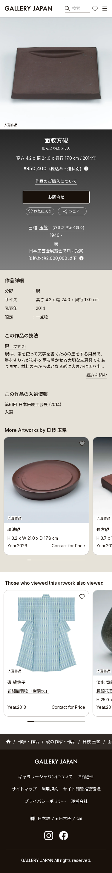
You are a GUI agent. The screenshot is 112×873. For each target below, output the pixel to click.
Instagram (48, 835)
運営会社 (79, 801)
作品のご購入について (56, 181)
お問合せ (56, 197)
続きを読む (96, 375)
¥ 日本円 (63, 818)
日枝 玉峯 (56, 228)
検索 (76, 8)
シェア (74, 211)
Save (81, 444)
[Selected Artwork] (46, 633)
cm (79, 818)
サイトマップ (24, 788)
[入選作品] (56, 73)
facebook (63, 835)
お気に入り (95, 9)
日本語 (44, 818)
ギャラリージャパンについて (45, 776)
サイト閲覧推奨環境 (82, 788)
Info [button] (81, 258)
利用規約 (50, 788)
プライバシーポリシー (45, 801)
